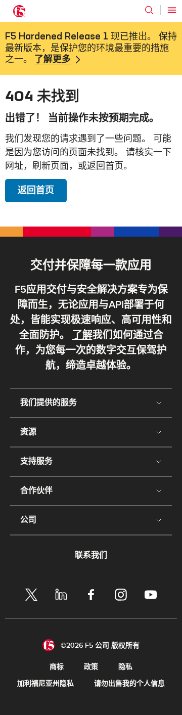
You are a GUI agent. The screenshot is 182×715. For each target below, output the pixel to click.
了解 (82, 335)
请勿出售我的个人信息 (129, 683)
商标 (57, 666)
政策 (91, 666)
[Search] (149, 10)
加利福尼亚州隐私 (45, 683)
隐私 (125, 666)
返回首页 (36, 190)
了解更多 (52, 59)
